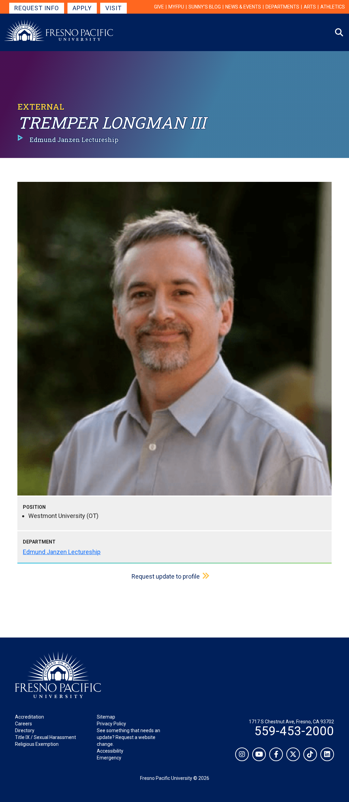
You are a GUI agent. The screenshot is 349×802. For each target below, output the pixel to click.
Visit (113, 8)
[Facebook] (276, 754)
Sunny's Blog (204, 7)
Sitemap (106, 717)
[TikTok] (310, 754)
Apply (82, 8)
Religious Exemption (37, 744)
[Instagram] (242, 754)
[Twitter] (293, 754)
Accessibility (110, 751)
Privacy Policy (111, 723)
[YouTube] (259, 754)
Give (159, 7)
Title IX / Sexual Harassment (45, 737)
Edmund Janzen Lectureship (62, 551)
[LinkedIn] (327, 754)
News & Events (243, 7)
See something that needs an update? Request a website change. (128, 737)
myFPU (176, 7)
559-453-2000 (294, 731)
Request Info (36, 8)
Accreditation (29, 717)
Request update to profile (166, 576)
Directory (24, 730)
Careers (23, 723)
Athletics (332, 7)
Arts (310, 7)
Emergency (109, 757)
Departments (282, 7)
